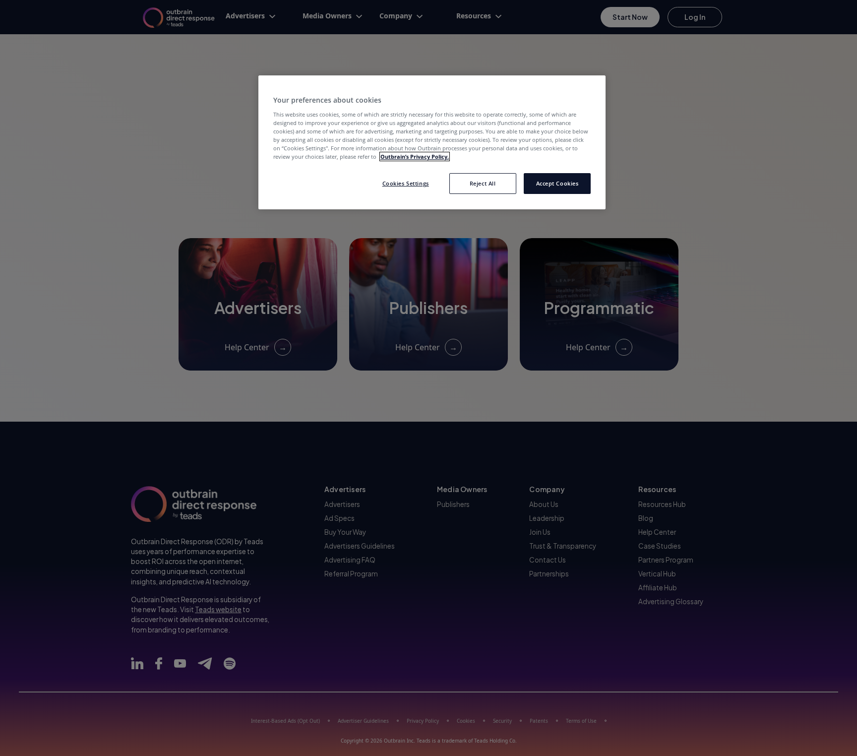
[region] (432, 142)
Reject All (483, 183)
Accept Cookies (557, 183)
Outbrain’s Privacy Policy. (414, 156)
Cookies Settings (405, 183)
